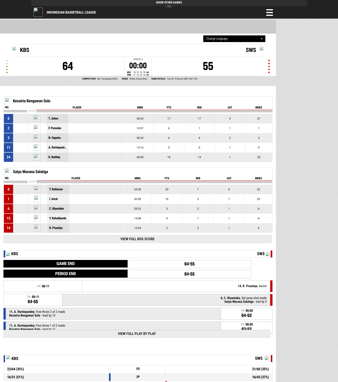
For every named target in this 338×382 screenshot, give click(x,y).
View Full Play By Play (137, 333)
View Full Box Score (137, 239)
